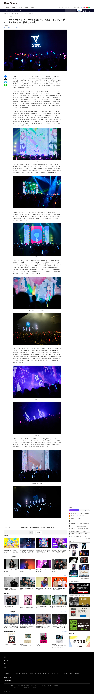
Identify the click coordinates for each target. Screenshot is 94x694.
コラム (20, 10)
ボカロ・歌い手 (65, 673)
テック (85, 10)
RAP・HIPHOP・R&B (31, 673)
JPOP (16, 673)
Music (13, 7)
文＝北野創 (6, 25)
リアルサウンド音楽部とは (10, 686)
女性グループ (52, 673)
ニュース (31, 10)
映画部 (79, 11)
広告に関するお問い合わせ (47, 686)
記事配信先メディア (37, 688)
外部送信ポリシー (28, 688)
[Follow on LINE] (89, 8)
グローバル (39, 673)
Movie (20, 7)
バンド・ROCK (22, 673)
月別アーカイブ (7, 677)
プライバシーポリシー (9, 688)
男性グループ (46, 673)
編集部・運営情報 (21, 686)
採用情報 (56, 686)
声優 (78, 673)
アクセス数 (74, 510)
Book (32, 7)
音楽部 (79, 10)
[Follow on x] (83, 8)
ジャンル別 (38, 10)
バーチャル (13, 27)
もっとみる (63, 575)
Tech (26, 7)
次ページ (39, 532)
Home (7, 7)
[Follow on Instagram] (85, 8)
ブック (85, 11)
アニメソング (73, 673)
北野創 (6, 27)
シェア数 (84, 510)
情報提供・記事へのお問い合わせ (33, 686)
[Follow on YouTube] (87, 8)
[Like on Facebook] (81, 8)
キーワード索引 (7, 680)
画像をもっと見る (85, 578)
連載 (25, 10)
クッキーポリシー (19, 688)
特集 (7, 10)
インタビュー (13, 10)
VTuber (9, 27)
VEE (17, 27)
